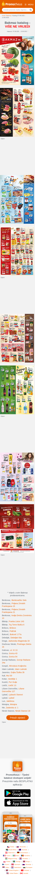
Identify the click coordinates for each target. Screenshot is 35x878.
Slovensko (23, 847)
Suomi (7, 864)
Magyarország (12, 858)
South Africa (12, 849)
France (8, 855)
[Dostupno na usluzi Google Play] (17, 793)
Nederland (17, 867)
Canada (25, 873)
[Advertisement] (17, 157)
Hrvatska (25, 858)
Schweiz (26, 870)
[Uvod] (12, 3)
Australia (24, 849)
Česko (12, 847)
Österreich (11, 852)
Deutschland (24, 852)
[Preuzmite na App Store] (17, 802)
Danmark (17, 864)
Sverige (18, 861)
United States (14, 873)
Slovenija (28, 864)
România (27, 855)
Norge (28, 861)
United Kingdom (14, 870)
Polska (8, 861)
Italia (17, 855)
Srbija (7, 867)
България (29, 867)
